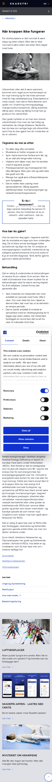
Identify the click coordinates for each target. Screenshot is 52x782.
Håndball (10, 18)
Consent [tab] (9, 340)
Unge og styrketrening (13, 584)
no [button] (45, 4)
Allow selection (26, 439)
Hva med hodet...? (11, 595)
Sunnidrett (8, 555)
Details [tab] (26, 340)
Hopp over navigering (33, 4)
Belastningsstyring (11, 601)
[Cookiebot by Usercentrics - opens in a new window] (37, 332)
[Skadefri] (18, 3)
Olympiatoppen (10, 567)
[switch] (44, 399)
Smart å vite (9, 11)
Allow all (26, 430)
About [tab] (42, 340)
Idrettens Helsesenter (13, 561)
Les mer (6, 667)
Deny (26, 447)
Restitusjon (8, 589)
